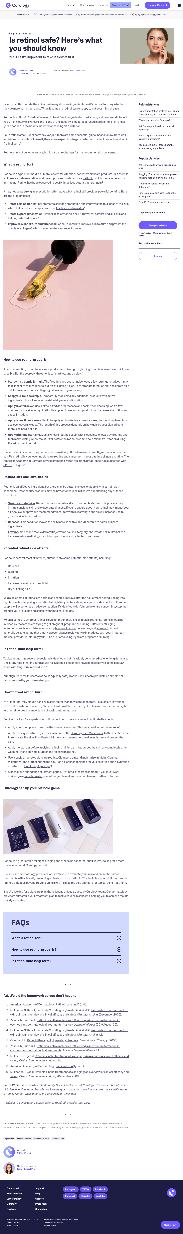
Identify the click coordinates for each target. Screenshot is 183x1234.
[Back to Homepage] (17, 5)
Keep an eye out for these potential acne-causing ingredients (156, 146)
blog (11, 33)
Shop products (14, 1193)
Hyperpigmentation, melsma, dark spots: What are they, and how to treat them (159, 113)
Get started (13, 1188)
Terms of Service (13, 1222)
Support (39, 1188)
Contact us (41, 1209)
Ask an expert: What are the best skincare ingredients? (155, 137)
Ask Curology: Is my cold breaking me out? (158, 167)
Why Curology (14, 1198)
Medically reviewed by (27, 1166)
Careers (39, 1198)
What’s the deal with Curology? (154, 120)
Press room (41, 1203)
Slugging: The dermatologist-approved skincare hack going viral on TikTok (158, 176)
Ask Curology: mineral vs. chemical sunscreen (156, 128)
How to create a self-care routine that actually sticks (157, 195)
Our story (12, 1203)
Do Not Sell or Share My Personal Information (61, 1219)
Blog (37, 1193)
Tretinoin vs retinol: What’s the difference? (154, 185)
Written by (21, 1150)
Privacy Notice (12, 1225)
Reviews (11, 1209)
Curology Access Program (53, 1222)
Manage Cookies (50, 1225)
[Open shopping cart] (179, 5)
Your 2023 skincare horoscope (154, 202)
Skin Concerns (23, 33)
